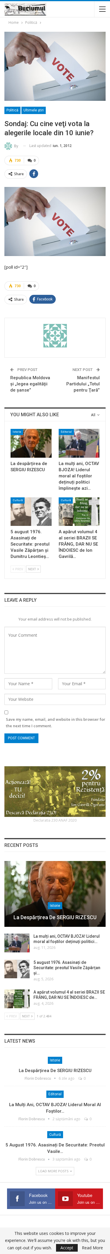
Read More (92, 1248)
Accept (66, 1247)
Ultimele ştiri (33, 110)
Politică (12, 110)
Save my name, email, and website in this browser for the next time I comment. (55, 722)
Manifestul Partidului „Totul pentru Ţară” (83, 384)
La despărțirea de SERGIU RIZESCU (55, 917)
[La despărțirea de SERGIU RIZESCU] (31, 443)
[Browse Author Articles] (55, 335)
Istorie (17, 431)
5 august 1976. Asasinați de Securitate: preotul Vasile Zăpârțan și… (66, 967)
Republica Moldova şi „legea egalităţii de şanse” (30, 384)
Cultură (18, 500)
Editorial (66, 431)
